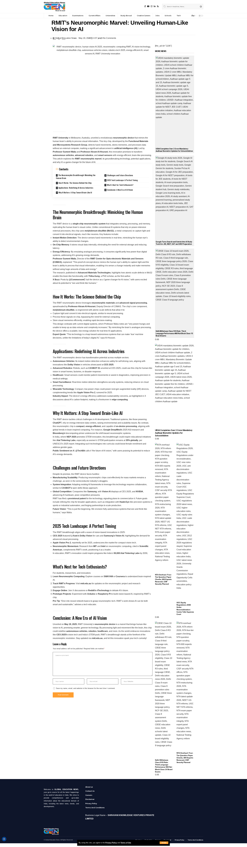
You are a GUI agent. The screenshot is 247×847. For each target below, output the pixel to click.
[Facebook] (145, 6)
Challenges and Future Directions (120, 175)
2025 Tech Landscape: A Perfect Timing (122, 180)
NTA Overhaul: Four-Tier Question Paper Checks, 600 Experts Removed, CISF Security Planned (163, 579)
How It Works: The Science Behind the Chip (75, 182)
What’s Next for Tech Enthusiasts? (120, 184)
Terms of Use (126, 843)
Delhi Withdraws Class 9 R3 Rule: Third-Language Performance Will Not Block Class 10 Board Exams (174, 333)
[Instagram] (151, 6)
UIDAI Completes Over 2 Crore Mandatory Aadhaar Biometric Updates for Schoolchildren (173, 433)
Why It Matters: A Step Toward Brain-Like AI (75, 192)
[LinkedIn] (154, 6)
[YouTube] (148, 6)
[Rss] (158, 6)
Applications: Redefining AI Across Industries (76, 187)
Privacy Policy (111, 843)
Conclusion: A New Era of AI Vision (120, 189)
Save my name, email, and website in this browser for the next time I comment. (85, 688)
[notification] (188, 15)
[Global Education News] (54, 6)
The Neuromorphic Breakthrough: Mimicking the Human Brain (75, 176)
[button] (54, 39)
